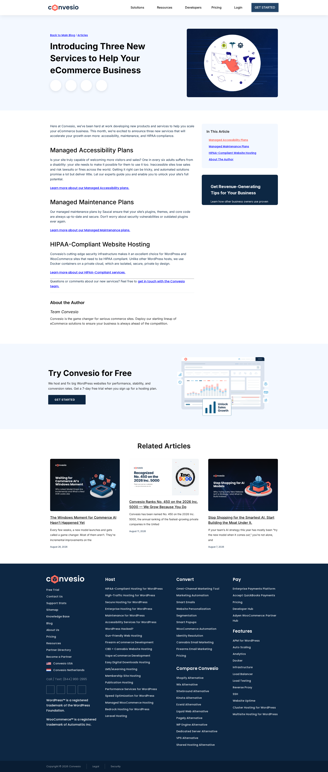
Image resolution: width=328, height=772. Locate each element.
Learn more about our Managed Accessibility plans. (89, 188)
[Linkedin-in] (71, 689)
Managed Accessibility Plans (228, 140)
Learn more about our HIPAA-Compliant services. (87, 272)
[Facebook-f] (50, 689)
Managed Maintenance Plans (229, 146)
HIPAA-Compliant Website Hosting (232, 153)
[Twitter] (61, 689)
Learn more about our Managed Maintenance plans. (90, 230)
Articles (82, 35)
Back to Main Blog (62, 35)
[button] (55, 85)
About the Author (221, 159)
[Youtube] (82, 689)
